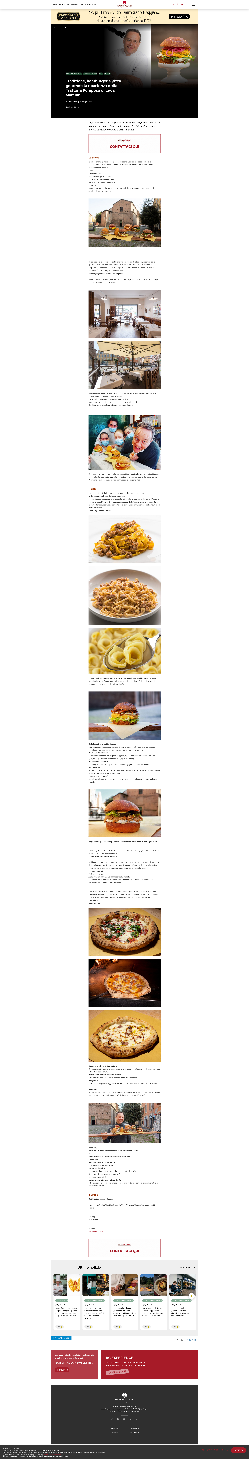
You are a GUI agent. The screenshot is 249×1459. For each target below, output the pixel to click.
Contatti (115, 1432)
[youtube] (182, 4)
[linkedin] (130, 1419)
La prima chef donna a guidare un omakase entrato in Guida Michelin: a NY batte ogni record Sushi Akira (124, 1313)
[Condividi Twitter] (78, 107)
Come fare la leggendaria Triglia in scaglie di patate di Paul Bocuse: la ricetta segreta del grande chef (66, 1312)
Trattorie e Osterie (90, 73)
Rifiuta (225, 1450)
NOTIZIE (62, 4)
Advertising (115, 1428)
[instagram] (177, 4)
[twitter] (186, 4)
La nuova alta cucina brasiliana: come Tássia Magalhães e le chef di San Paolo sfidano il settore (94, 1313)
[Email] (195, 1339)
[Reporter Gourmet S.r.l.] (124, 4)
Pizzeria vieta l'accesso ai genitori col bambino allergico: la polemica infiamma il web (182, 1312)
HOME (55, 4)
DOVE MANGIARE (72, 4)
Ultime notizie (64, 28)
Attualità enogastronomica (94, 1300)
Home (55, 28)
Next (192, 1296)
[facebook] (173, 4)
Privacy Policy (134, 1428)
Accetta (239, 1450)
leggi (58, 1326)
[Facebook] (187, 1339)
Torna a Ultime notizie (62, 1338)
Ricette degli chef (62, 1300)
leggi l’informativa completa (52, 1454)
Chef (100, 73)
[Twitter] (192, 1339)
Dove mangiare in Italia (73, 73)
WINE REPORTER (90, 4)
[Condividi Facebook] (75, 107)
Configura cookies (210, 1450)
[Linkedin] (190, 1339)
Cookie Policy (134, 1432)
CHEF (81, 4)
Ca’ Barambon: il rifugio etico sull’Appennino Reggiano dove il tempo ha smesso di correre (152, 1312)
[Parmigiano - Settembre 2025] (124, 16)
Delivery (107, 73)
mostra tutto (186, 1267)
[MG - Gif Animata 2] (125, 143)
